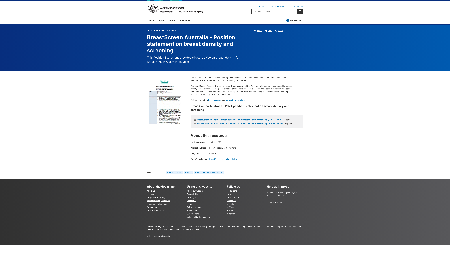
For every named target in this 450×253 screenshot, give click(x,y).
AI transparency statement (158, 200)
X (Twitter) (231, 207)
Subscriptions (193, 214)
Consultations (233, 197)
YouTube (230, 210)
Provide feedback (278, 202)
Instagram (231, 214)
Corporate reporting (156, 197)
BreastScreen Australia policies (223, 159)
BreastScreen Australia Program (209, 172)
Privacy (190, 204)
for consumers (214, 100)
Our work (172, 20)
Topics (161, 20)
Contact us (298, 6)
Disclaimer (191, 200)
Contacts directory (155, 210)
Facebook (231, 200)
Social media (192, 210)
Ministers (281, 6)
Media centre (232, 191)
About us (263, 6)
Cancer (188, 172)
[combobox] (274, 11)
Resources (185, 20)
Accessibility (192, 194)
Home (151, 20)
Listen (259, 30)
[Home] (175, 8)
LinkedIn (230, 204)
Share (280, 30)
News (289, 6)
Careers (272, 6)
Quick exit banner (194, 207)
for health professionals (235, 100)
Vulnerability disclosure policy (200, 217)
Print (270, 30)
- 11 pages (244, 120)
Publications (174, 30)
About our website (195, 191)
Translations (295, 20)
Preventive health (174, 172)
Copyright (191, 197)
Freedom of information (157, 204)
